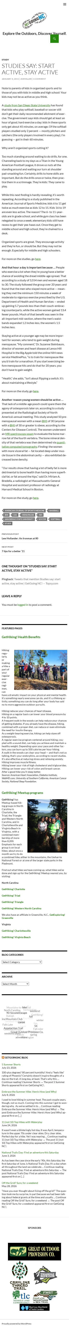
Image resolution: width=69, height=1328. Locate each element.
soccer (42, 519)
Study (5, 59)
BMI (44, 421)
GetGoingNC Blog (16, 1057)
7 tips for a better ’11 (13, 549)
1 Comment (39, 79)
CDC (15, 515)
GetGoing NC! (34, 22)
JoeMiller (26, 79)
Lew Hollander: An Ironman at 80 (20, 536)
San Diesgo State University (19, 519)
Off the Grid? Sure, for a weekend (20, 1182)
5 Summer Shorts (11, 1064)
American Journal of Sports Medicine (24, 510)
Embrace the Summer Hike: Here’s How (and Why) (29, 1091)
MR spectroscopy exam (19, 433)
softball (56, 519)
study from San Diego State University (27, 105)
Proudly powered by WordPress (16, 1323)
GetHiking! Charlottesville (16, 930)
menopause (28, 515)
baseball (54, 510)
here (38, 258)
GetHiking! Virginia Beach (16, 937)
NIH (40, 515)
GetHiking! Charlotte (13, 889)
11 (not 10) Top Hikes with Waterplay (22, 1122)
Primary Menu (65, 4)
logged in (22, 604)
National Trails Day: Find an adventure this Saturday (30, 1152)
